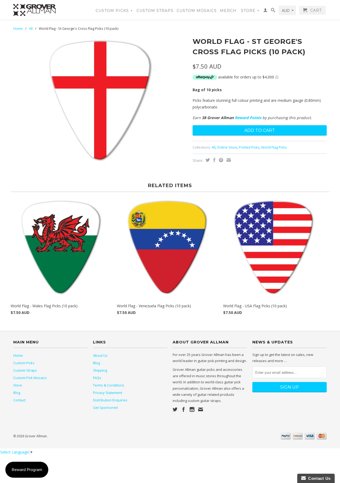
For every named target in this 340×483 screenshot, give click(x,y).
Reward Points (248, 117)
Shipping (100, 370)
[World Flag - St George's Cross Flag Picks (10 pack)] (100, 100)
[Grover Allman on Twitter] (175, 409)
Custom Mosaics (197, 10)
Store (250, 10)
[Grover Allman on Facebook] (183, 409)
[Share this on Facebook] (213, 160)
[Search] (273, 11)
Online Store (227, 147)
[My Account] (265, 11)
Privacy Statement (107, 392)
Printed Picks (249, 147)
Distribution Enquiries (110, 400)
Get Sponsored (105, 407)
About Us (100, 355)
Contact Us (318, 478)
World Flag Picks (274, 147)
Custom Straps (155, 10)
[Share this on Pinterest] (220, 160)
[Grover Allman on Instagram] (192, 409)
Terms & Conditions (108, 385)
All (31, 28)
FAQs (97, 377)
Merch (228, 10)
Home (18, 355)
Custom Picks (114, 10)
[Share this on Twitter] (207, 160)
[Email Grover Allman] (200, 409)
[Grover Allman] (50, 10)
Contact (19, 400)
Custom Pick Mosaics (30, 377)
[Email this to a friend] (228, 160)
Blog (16, 392)
